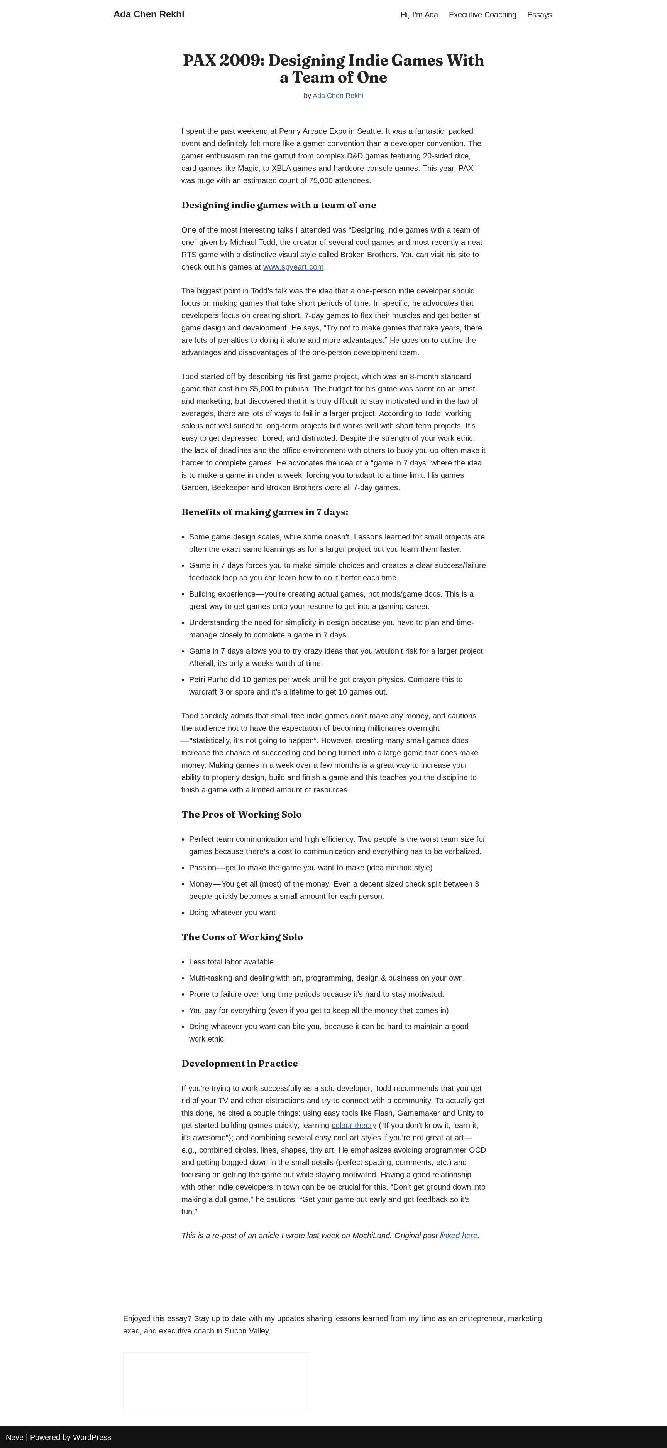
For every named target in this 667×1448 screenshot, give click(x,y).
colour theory (354, 1125)
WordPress (92, 1437)
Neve (15, 1437)
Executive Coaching (482, 14)
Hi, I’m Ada (419, 14)
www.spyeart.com (293, 267)
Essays (539, 14)
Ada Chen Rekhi (338, 95)
